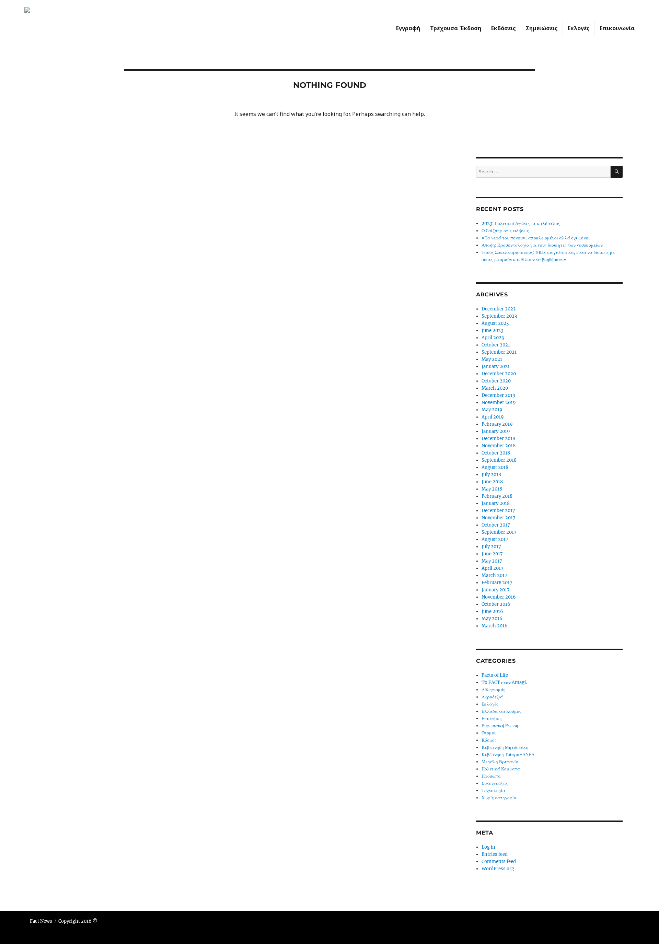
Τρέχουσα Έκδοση (455, 28)
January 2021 (496, 366)
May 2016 (492, 619)
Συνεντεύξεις (495, 783)
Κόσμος (489, 740)
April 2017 (493, 568)
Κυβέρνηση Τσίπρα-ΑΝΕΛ (508, 754)
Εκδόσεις (503, 28)
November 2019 (499, 402)
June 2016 (492, 611)
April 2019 (493, 417)
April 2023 (493, 338)
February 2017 (497, 583)
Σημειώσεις (542, 28)
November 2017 (499, 518)
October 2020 (496, 381)
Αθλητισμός (493, 690)
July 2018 (491, 474)
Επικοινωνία (617, 28)
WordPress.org (498, 869)
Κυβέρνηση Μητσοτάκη (505, 747)
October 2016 (496, 604)
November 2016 (499, 597)
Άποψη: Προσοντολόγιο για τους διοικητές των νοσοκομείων (542, 245)
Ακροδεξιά (492, 697)
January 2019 (496, 431)
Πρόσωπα (491, 776)
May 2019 (492, 410)
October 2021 (496, 345)
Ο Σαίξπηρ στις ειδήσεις (505, 231)
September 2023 (499, 316)
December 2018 (498, 438)
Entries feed (495, 854)
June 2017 (492, 554)
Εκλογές (579, 28)
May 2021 (492, 359)
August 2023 (495, 323)
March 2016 (495, 626)
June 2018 (492, 482)
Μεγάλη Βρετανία (500, 762)
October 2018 (496, 453)
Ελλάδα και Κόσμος (501, 711)
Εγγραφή (408, 28)
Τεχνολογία (493, 790)
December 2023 (499, 309)
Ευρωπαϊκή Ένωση (500, 726)
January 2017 (496, 590)
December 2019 (499, 395)
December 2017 (498, 511)
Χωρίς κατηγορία (499, 798)
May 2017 (492, 561)
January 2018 (496, 503)
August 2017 (495, 539)
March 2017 (494, 575)
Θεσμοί (489, 733)
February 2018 (497, 496)
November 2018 (499, 446)
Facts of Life (495, 675)
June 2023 (492, 330)
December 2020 (499, 374)
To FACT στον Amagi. (504, 682)
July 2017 (491, 547)
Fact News (41, 921)
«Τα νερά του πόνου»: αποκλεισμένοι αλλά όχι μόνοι (536, 238)
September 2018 (499, 460)
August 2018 (495, 467)
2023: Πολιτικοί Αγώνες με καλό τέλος (521, 223)
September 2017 (499, 532)
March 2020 (495, 388)
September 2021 (499, 352)
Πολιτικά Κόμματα (501, 769)
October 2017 (496, 525)
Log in (488, 847)
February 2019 (497, 424)
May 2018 (492, 489)
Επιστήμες (492, 718)
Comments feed (499, 861)
